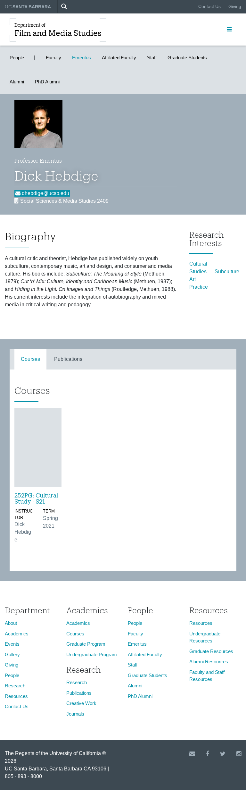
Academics (17, 633)
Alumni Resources (208, 661)
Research (15, 685)
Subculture (227, 271)
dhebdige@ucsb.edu (44, 193)
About (11, 623)
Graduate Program (85, 644)
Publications (68, 359)
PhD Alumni (47, 81)
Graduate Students (187, 57)
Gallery (12, 654)
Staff (152, 57)
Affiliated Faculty (119, 57)
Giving (234, 6)
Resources (16, 696)
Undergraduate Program (91, 654)
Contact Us (209, 6)
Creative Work (81, 703)
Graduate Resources (211, 651)
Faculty (53, 57)
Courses (30, 359)
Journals (75, 714)
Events (12, 644)
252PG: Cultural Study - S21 (36, 498)
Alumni (17, 81)
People (17, 57)
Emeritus (81, 57)
